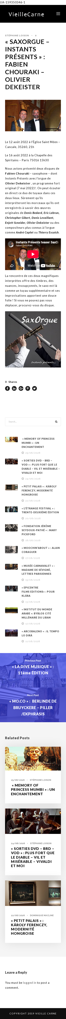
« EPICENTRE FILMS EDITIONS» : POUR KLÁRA (38, 591)
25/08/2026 (32, 453)
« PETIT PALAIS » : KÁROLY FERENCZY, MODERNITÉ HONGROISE (39, 490)
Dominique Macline (42, 915)
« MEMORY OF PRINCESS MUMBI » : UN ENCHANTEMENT (38, 442)
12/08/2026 (32, 623)
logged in (29, 982)
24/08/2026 (33, 478)
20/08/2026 (33, 518)
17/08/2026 (32, 558)
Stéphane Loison (17, 35)
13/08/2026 (32, 602)
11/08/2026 (32, 641)
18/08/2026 (33, 540)
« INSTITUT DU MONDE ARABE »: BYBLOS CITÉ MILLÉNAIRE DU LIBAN (37, 613)
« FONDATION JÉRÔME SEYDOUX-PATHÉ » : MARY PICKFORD (39, 530)
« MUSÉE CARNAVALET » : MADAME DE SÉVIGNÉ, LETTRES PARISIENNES (38, 569)
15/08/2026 (32, 580)
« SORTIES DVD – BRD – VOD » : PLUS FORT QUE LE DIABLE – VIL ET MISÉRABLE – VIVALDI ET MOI (33, 857)
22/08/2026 (32, 500)
